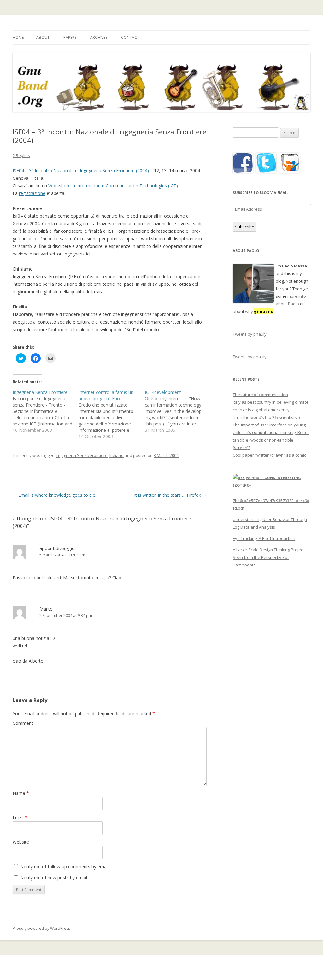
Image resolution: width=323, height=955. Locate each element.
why (259, 311)
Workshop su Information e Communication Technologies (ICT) (113, 186)
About (43, 37)
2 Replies (21, 155)
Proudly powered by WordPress (41, 928)
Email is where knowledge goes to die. (54, 495)
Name (21, 793)
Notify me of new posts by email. (54, 878)
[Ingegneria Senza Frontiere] (46, 411)
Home (18, 37)
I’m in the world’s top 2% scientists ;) (266, 417)
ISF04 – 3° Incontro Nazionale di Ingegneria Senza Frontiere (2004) (81, 170)
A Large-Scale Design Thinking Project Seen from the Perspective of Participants (268, 557)
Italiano (116, 455)
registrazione (32, 193)
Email (20, 817)
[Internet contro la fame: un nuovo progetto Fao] (111, 414)
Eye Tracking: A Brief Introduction (264, 538)
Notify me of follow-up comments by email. (64, 867)
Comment (23, 723)
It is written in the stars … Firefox (170, 495)
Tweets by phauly (250, 334)
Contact (130, 37)
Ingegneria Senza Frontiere (82, 455)
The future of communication (260, 394)
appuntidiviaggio (57, 548)
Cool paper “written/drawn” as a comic (269, 455)
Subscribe (244, 227)
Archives (98, 37)
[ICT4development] (178, 411)
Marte (46, 609)
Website (21, 842)
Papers (69, 37)
